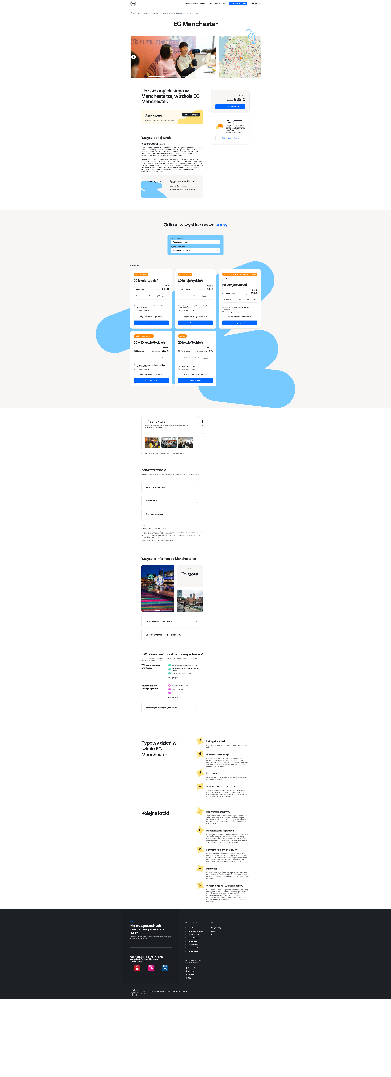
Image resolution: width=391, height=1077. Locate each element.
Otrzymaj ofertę (151, 323)
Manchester (181, 13)
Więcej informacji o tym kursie (151, 317)
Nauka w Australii (192, 948)
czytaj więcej (173, 678)
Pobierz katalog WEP (218, 3)
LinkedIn (191, 974)
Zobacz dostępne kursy (230, 106)
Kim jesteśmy (216, 928)
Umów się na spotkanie (230, 138)
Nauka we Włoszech (193, 938)
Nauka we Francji (191, 944)
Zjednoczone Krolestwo (165, 13)
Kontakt (214, 931)
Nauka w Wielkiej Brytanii (194, 931)
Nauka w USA (190, 928)
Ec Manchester (193, 13)
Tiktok (190, 978)
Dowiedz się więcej (191, 115)
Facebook (191, 968)
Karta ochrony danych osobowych (170, 991)
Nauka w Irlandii (191, 941)
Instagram (191, 971)
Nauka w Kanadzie (192, 951)
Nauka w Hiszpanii (192, 934)
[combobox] (195, 242)
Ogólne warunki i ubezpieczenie (150, 991)
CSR (212, 934)
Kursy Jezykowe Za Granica (144, 13)
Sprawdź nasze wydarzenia (194, 3)
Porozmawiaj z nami (238, 3)
